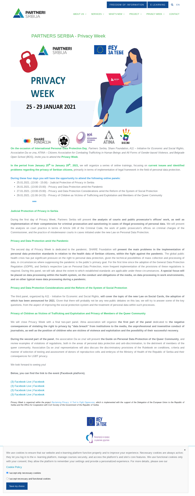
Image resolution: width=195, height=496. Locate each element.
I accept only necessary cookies (24, 473)
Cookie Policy (14, 467)
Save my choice (17, 486)
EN (178, 5)
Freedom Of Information (127, 5)
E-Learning (157, 5)
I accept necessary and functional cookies (29, 478)
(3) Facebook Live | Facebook (27, 381)
